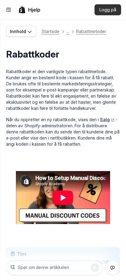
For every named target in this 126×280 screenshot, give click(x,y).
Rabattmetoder (91, 31)
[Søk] (95, 267)
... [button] (67, 31)
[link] (29, 9)
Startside (50, 31)
